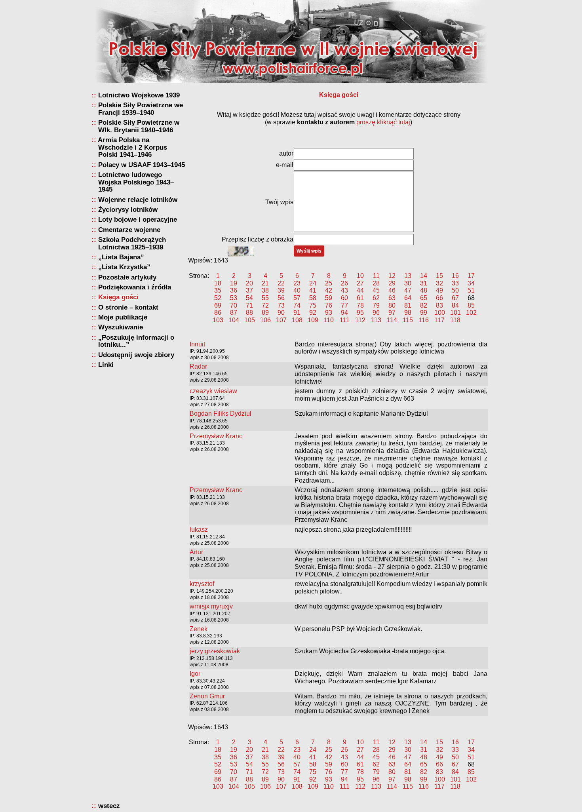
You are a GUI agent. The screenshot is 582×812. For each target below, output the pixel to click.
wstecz (109, 806)
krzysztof (202, 583)
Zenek (198, 629)
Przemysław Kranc (216, 436)
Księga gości (118, 297)
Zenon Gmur (207, 696)
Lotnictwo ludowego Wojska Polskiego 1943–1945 (136, 182)
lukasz (199, 529)
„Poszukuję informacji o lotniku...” (136, 341)
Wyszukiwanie (120, 327)
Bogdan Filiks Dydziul (220, 413)
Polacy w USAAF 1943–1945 (141, 165)
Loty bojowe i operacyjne (137, 219)
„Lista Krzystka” (124, 267)
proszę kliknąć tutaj (383, 122)
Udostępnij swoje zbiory (136, 355)
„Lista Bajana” (121, 257)
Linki (106, 365)
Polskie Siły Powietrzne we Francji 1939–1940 (140, 108)
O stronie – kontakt (128, 307)
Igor (195, 673)
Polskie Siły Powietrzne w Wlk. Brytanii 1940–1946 (138, 126)
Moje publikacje (122, 317)
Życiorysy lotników (128, 209)
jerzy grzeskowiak (215, 651)
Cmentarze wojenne (129, 230)
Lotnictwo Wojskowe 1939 (139, 95)
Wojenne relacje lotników (137, 199)
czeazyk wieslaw (213, 391)
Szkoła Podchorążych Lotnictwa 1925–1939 (132, 243)
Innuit (197, 344)
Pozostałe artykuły (127, 277)
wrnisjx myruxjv (211, 606)
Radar (198, 366)
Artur (196, 552)
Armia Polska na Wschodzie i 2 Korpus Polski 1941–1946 (132, 147)
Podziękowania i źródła (134, 287)
